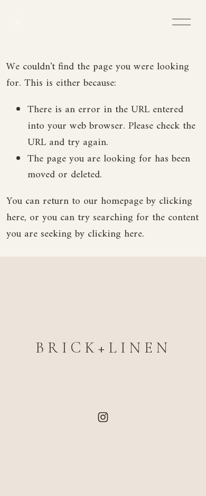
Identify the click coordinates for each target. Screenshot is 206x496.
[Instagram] (103, 417)
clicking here (115, 234)
